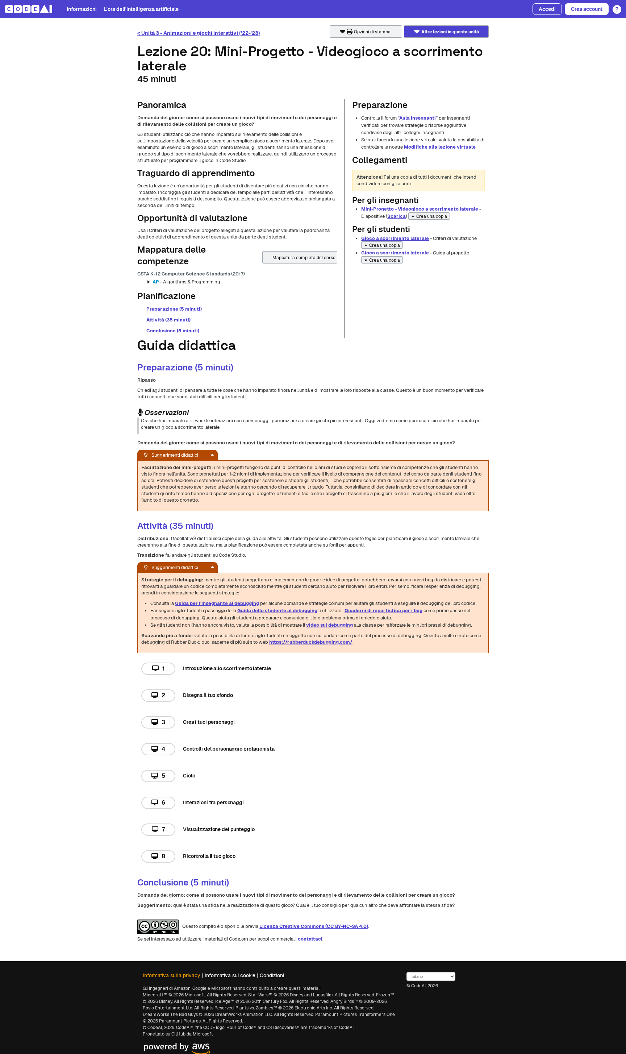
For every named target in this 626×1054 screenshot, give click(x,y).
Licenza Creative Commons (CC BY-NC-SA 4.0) (313, 926)
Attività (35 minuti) (168, 320)
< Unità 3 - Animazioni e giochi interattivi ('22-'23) (198, 33)
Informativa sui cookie (230, 975)
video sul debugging (329, 625)
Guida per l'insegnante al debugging (217, 603)
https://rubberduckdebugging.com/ (310, 642)
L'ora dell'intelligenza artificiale (141, 9)
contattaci (310, 939)
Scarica (396, 216)
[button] (615, 7)
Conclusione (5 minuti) (172, 331)
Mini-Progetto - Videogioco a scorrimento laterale (419, 209)
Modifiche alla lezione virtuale (440, 147)
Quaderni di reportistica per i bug (383, 610)
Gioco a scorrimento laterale (395, 238)
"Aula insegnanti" (418, 118)
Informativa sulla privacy (171, 975)
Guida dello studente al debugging (277, 610)
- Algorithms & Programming (186, 282)
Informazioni (82, 9)
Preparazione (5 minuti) (174, 309)
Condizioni (272, 975)
